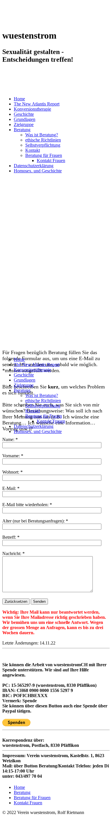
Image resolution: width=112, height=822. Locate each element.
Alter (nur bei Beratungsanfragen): (33, 520)
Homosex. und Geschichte (38, 170)
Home (19, 98)
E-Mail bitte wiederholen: (26, 504)
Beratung (22, 129)
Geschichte (24, 114)
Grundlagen (24, 119)
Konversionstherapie (32, 109)
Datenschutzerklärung (33, 165)
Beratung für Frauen (43, 155)
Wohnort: (10, 472)
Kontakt (32, 150)
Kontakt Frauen (51, 160)
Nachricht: (11, 553)
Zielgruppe (24, 124)
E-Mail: (9, 488)
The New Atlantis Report (36, 103)
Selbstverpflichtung (42, 145)
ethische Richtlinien (43, 139)
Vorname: (11, 455)
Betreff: (9, 537)
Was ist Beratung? (41, 134)
